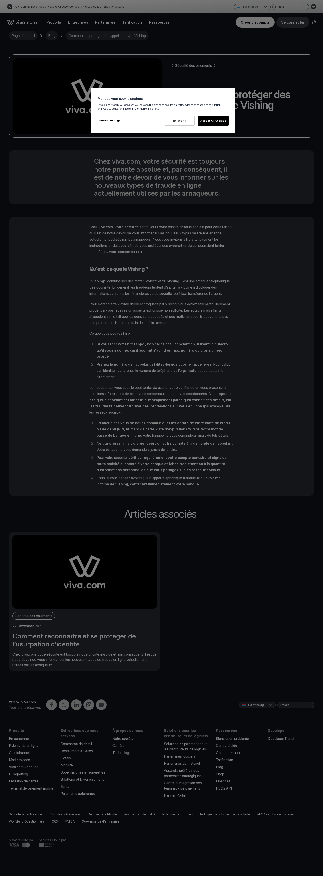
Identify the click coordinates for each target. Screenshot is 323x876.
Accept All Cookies (213, 120)
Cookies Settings (109, 120)
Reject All (179, 120)
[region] (163, 110)
